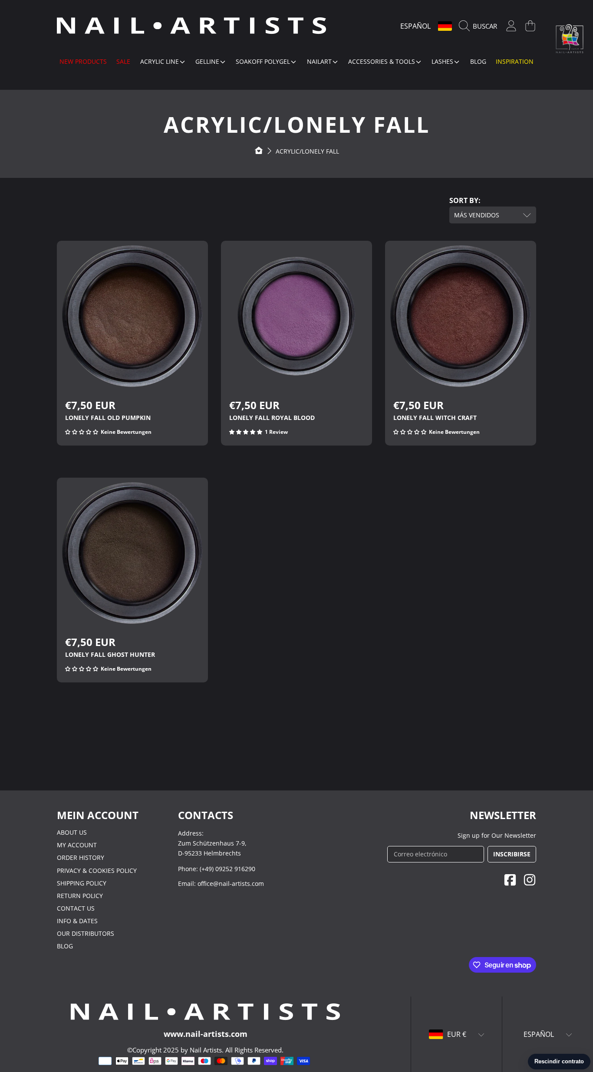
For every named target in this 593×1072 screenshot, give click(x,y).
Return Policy (80, 896)
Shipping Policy (81, 883)
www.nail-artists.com (205, 1034)
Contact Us (76, 908)
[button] (480, 26)
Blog (65, 946)
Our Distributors (85, 933)
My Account (77, 845)
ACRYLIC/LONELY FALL (307, 151)
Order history (80, 857)
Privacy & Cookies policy (97, 870)
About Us (72, 832)
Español (415, 26)
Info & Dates (77, 921)
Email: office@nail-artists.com (221, 883)
